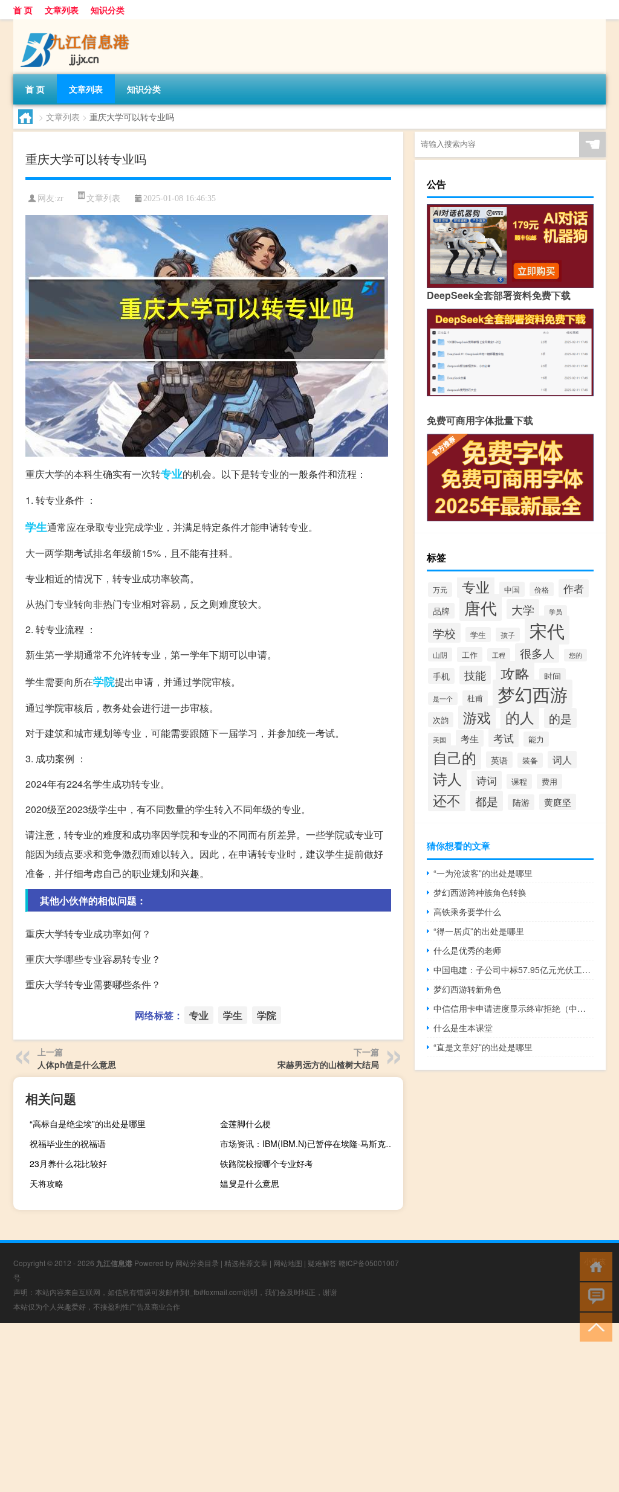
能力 (536, 739)
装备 (530, 760)
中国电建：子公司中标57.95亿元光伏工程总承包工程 (513, 969)
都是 (486, 801)
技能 (475, 675)
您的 (575, 655)
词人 (562, 760)
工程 (498, 655)
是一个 (443, 698)
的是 (560, 718)
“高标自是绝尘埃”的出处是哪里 (88, 1123)
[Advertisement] (309, 1407)
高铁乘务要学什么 (467, 911)
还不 (447, 799)
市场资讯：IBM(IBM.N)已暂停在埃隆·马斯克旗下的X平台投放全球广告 (310, 1143)
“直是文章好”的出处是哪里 (483, 1047)
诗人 (447, 778)
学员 (555, 611)
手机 (441, 676)
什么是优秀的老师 (467, 950)
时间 (552, 676)
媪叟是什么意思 (249, 1183)
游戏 (477, 717)
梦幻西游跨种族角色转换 (480, 892)
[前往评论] (593, 1296)
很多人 (537, 653)
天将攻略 (46, 1183)
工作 (470, 654)
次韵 (441, 719)
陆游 (521, 802)
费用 (549, 781)
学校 (444, 633)
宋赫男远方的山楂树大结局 (328, 1064)
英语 (499, 759)
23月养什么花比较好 (68, 1163)
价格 (541, 589)
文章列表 (62, 10)
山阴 (440, 654)
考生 (470, 738)
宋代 (547, 630)
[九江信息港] (76, 24)
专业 (172, 473)
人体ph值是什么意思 (76, 1064)
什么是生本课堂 (463, 1027)
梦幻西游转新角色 (467, 989)
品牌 (441, 611)
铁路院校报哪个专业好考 (266, 1163)
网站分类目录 (197, 1263)
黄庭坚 (557, 802)
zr (60, 198)
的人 (519, 716)
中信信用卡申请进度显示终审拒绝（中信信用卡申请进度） (513, 1008)
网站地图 (287, 1263)
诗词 (486, 780)
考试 (503, 737)
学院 (104, 681)
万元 (440, 589)
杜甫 (475, 698)
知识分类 (108, 10)
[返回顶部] (593, 1326)
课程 (519, 781)
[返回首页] (593, 1265)
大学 (522, 609)
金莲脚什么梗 (245, 1123)
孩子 (508, 634)
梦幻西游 (532, 693)
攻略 (515, 673)
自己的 (454, 757)
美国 (439, 739)
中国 (512, 589)
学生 (36, 527)
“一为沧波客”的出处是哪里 (483, 873)
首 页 (23, 10)
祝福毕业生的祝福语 (68, 1143)
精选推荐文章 (246, 1263)
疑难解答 (322, 1263)
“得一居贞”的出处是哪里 (478, 931)
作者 (573, 588)
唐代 (480, 607)
